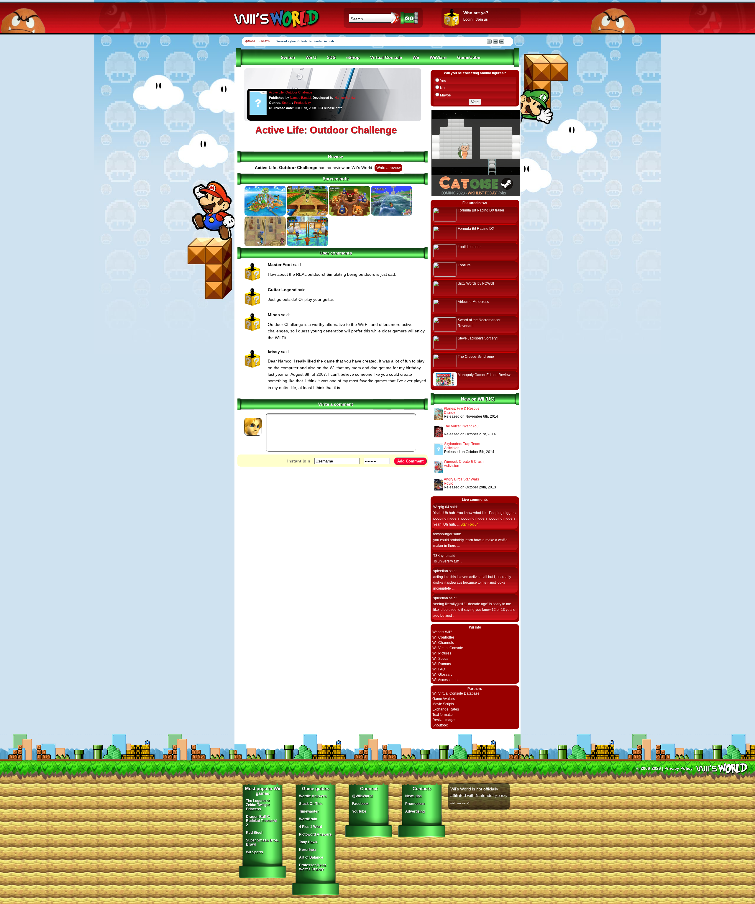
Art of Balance (311, 857)
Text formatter (443, 715)
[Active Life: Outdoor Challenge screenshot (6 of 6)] (307, 245)
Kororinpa (307, 850)
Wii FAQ (438, 669)
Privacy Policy (678, 768)
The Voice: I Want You (461, 426)
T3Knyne (440, 556)
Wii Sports (254, 852)
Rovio (448, 483)
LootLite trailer (469, 247)
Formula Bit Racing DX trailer (481, 210)
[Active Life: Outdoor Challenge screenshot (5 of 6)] (265, 245)
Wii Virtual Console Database (456, 693)
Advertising (415, 811)
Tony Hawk (308, 842)
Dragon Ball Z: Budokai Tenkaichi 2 (261, 821)
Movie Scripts (443, 704)
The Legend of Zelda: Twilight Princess (258, 805)
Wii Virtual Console (447, 648)
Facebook (360, 804)
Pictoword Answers (315, 834)
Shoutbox (440, 725)
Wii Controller (443, 637)
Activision (451, 448)
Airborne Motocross (473, 302)
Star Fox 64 (469, 524)
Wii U (311, 57)
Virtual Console (386, 57)
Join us (482, 19)
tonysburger (442, 534)
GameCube (468, 57)
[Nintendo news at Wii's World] (276, 18)
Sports (286, 102)
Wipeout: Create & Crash (464, 462)
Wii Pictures (441, 653)
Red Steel (254, 833)
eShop (353, 57)
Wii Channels (443, 643)
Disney (449, 413)
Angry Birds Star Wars (461, 479)
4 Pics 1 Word (310, 827)
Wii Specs (440, 659)
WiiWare (438, 57)
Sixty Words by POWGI (476, 283)
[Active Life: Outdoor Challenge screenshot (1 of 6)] (265, 214)
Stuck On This (310, 804)
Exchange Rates (445, 709)
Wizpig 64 (441, 507)
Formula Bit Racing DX (476, 229)
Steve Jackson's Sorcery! (478, 338)
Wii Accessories (444, 680)
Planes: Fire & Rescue (462, 408)
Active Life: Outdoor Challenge (290, 92)
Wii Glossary (442, 674)
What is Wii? (442, 632)
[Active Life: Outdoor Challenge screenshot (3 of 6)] (349, 214)
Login (467, 19)
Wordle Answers (313, 796)
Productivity (302, 102)
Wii (416, 57)
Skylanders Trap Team (462, 444)
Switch (288, 57)
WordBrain (308, 819)
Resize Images (444, 720)
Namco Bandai (300, 97)
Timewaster (309, 811)
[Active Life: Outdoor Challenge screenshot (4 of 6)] (391, 214)
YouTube (359, 811)
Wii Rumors (441, 664)
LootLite (464, 265)
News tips (413, 796)
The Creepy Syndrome (476, 357)
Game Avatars (443, 699)
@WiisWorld (362, 796)
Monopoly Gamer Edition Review (484, 375)
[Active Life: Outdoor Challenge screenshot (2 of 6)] (307, 214)
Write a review (388, 168)
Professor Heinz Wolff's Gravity (312, 867)
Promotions (415, 804)
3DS (331, 57)
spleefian (440, 571)
